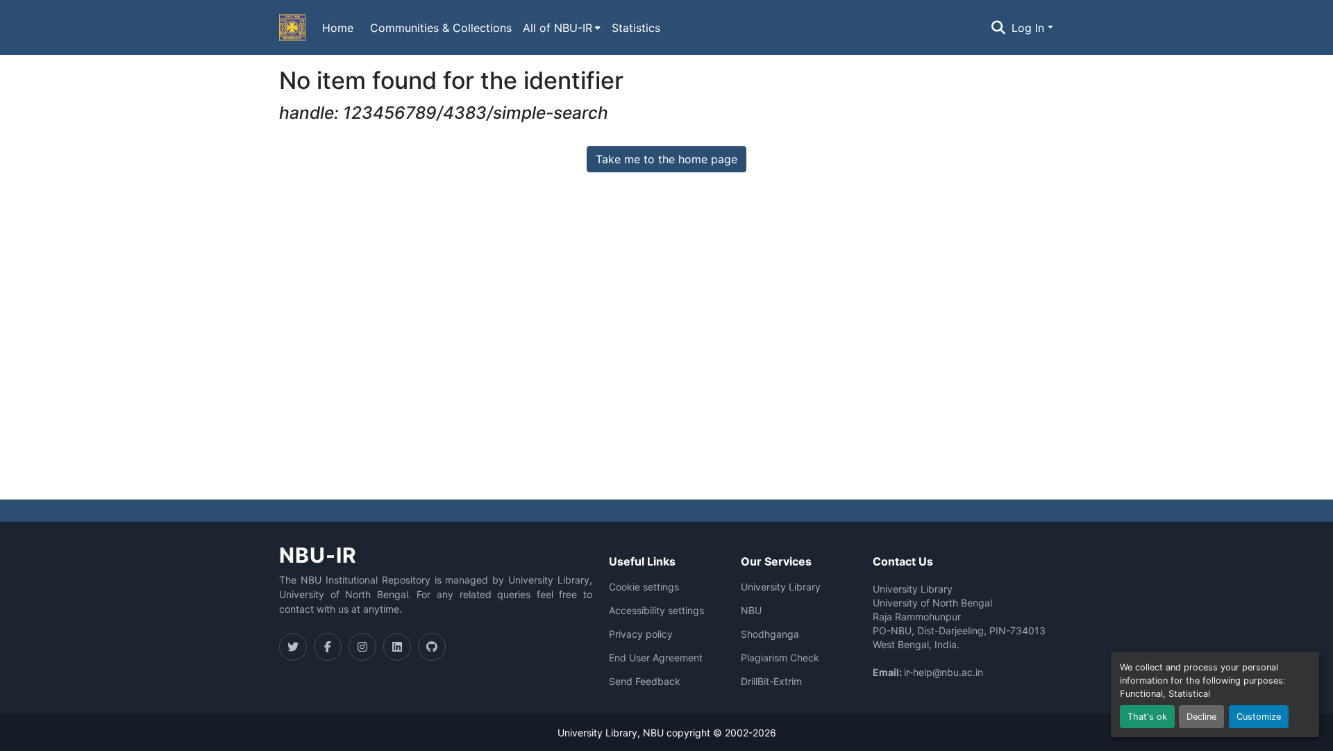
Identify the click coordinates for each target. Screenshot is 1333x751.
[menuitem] (562, 27)
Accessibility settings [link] (656, 611)
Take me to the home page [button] (666, 159)
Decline (1201, 716)
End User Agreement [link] (656, 658)
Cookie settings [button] (644, 587)
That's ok (1147, 716)
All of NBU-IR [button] (557, 28)
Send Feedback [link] (644, 681)
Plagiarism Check (780, 658)
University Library (781, 587)
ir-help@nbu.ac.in (943, 672)
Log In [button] (1030, 28)
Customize (1258, 716)
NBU (751, 611)
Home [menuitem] (337, 28)
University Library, (600, 732)
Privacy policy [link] (641, 634)
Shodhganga (770, 634)
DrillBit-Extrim (771, 681)
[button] (292, 28)
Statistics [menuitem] (636, 28)
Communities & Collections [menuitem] (441, 28)
